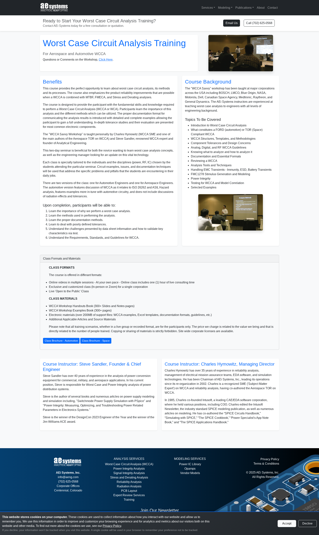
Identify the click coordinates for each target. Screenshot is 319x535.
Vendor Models (190, 473)
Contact (272, 7)
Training (129, 499)
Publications (243, 7)
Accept (286, 523)
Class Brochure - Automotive (61, 340)
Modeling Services (190, 458)
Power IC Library (190, 464)
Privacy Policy (269, 459)
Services (207, 7)
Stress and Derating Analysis (129, 477)
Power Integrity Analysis (129, 468)
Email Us (232, 23)
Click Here (106, 59)
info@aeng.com (68, 477)
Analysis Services (129, 458)
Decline (307, 523)
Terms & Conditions (266, 463)
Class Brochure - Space (96, 340)
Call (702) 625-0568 (259, 23)
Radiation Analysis (129, 486)
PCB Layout (129, 490)
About (261, 7)
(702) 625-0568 (68, 481)
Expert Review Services (129, 495)
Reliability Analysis (129, 481)
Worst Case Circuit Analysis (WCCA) (129, 464)
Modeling (224, 7)
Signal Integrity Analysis (129, 473)
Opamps (189, 468)
